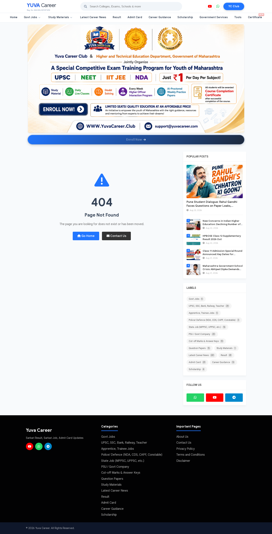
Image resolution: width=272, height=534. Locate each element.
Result (117, 17)
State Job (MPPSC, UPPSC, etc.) (207, 327)
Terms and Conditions (190, 455)
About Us (182, 437)
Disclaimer (183, 461)
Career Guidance (160, 17)
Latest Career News (93, 17)
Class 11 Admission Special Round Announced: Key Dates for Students (222, 254)
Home (13, 17)
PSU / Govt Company (202, 334)
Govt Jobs (30, 17)
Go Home (88, 236)
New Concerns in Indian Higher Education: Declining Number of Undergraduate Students (222, 224)
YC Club (233, 6)
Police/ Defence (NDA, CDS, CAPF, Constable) (214, 320)
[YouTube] (209, 6)
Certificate (255, 16)
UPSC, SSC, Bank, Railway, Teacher (208, 306)
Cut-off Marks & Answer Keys (206, 341)
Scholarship (185, 17)
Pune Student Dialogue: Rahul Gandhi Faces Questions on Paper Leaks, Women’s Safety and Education (212, 205)
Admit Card (134, 17)
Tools (237, 17)
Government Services (213, 17)
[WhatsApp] (217, 6)
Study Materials (58, 17)
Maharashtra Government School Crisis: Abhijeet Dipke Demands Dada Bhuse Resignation (223, 269)
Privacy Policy (185, 449)
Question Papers (199, 348)
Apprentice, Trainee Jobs (203, 313)
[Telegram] (234, 397)
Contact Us (118, 236)
